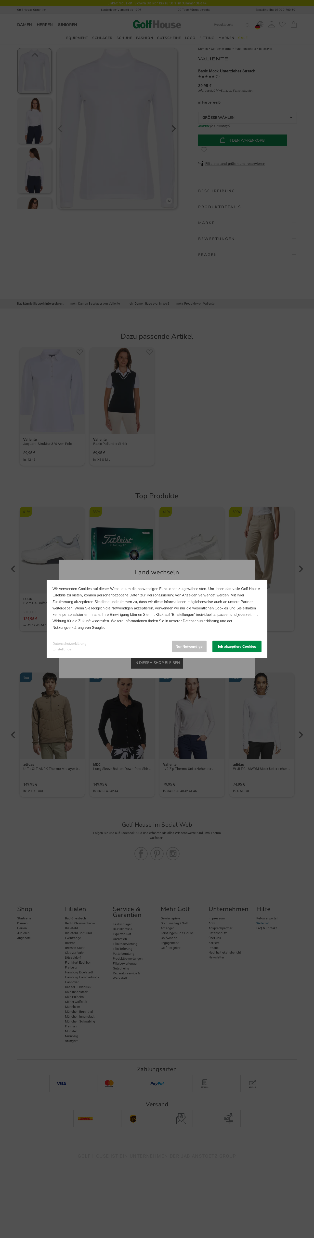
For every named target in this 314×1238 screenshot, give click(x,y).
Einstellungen (62, 649)
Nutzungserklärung (68, 627)
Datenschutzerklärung (201, 621)
